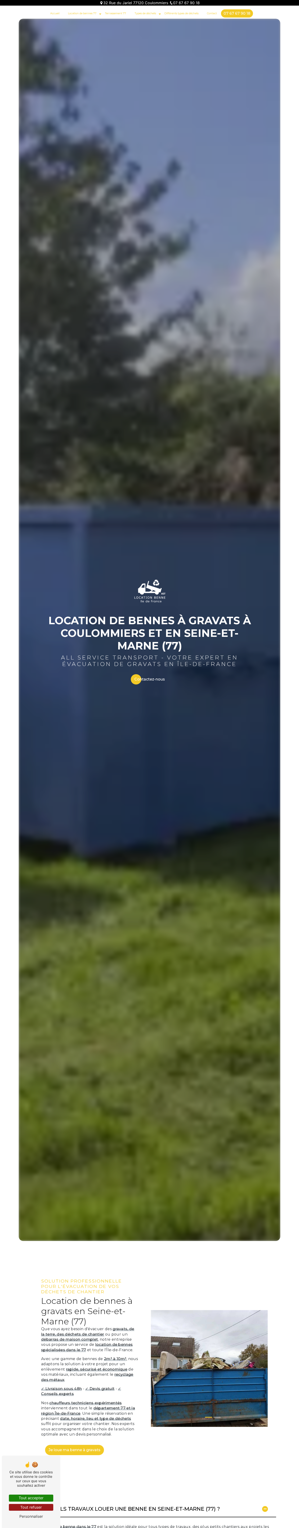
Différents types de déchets (181, 13)
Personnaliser (31, 1516)
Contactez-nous (149, 679)
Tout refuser (31, 1507)
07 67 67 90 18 (186, 2)
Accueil (55, 13)
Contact (212, 13)
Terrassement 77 (115, 13)
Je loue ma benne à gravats (74, 1450)
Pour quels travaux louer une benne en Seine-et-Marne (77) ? (125, 1509)
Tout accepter (31, 1498)
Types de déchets (145, 13)
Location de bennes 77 (82, 13)
